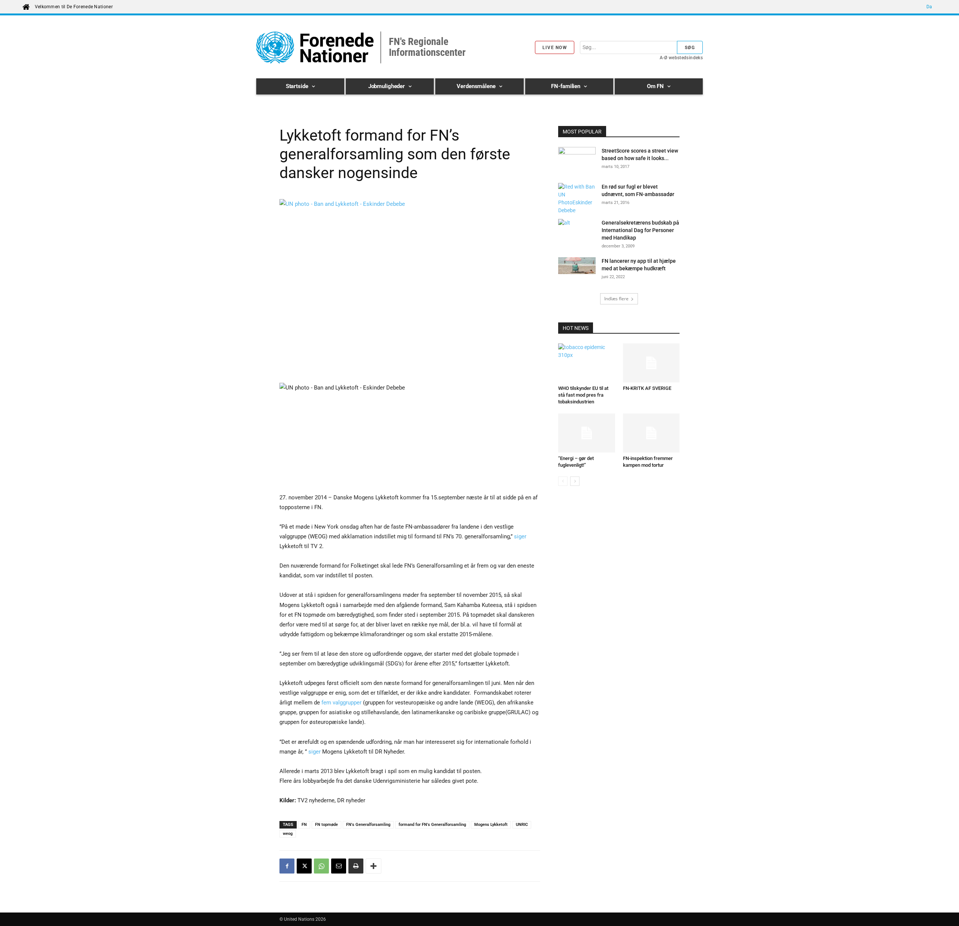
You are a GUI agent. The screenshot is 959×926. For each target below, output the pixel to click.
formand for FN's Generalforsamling (432, 824)
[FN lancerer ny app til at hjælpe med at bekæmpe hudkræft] (577, 266)
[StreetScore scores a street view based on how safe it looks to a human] (577, 160)
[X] (304, 866)
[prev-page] (563, 481)
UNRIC (522, 824)
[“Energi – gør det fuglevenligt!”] (586, 433)
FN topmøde (326, 824)
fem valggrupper (341, 702)
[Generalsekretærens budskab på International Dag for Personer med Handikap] (577, 232)
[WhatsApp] (321, 866)
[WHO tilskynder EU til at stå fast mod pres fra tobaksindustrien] (586, 362)
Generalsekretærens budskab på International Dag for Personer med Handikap (640, 230)
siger (520, 536)
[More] (373, 866)
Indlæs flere (616, 298)
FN (304, 824)
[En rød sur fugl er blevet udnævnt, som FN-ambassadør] (577, 198)
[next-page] (575, 481)
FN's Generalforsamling (368, 824)
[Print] (355, 866)
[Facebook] (286, 866)
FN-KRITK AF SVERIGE (647, 388)
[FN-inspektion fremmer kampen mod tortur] (651, 433)
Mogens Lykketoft (491, 824)
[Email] (338, 866)
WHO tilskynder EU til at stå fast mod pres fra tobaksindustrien (583, 395)
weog (288, 833)
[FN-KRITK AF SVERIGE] (651, 362)
